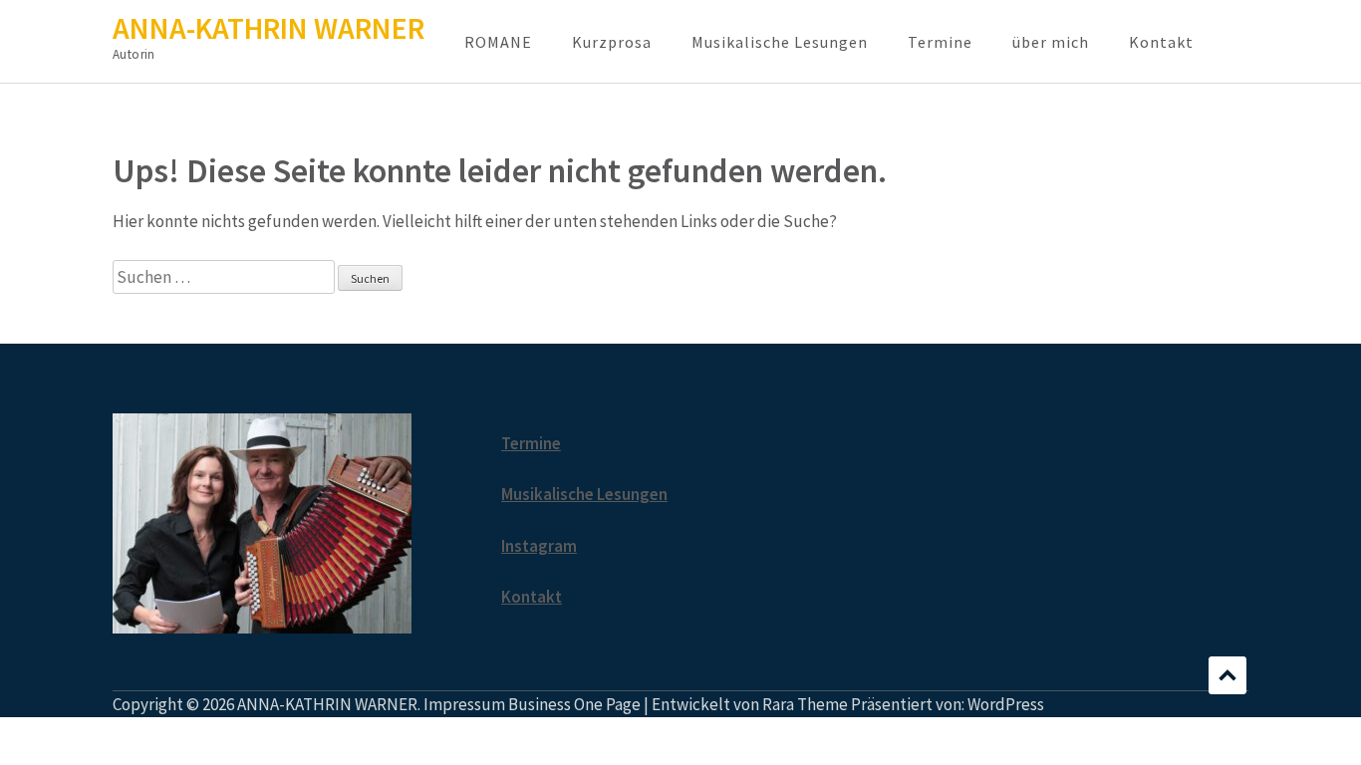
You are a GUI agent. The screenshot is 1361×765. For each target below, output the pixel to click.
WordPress (1005, 704)
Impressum (464, 704)
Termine (940, 42)
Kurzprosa (612, 42)
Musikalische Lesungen (779, 42)
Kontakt (1161, 42)
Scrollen (1227, 675)
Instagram (539, 546)
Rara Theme (805, 704)
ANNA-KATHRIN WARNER (268, 28)
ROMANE (498, 42)
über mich (1050, 42)
